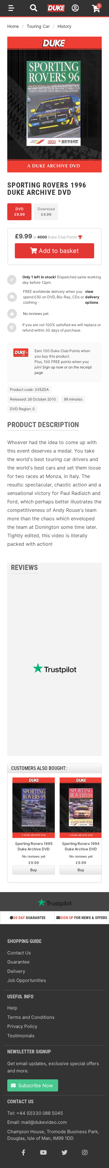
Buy (33, 870)
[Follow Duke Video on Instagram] (85, 1152)
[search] (33, 9)
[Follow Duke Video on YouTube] (43, 1152)
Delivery (16, 971)
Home (13, 26)
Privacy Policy (22, 1026)
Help (12, 1008)
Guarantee (18, 962)
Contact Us (19, 953)
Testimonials (21, 1036)
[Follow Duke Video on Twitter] (64, 1152)
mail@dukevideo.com (44, 1122)
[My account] (74, 9)
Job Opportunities (26, 980)
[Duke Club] (20, 355)
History (64, 26)
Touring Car (38, 26)
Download (46, 212)
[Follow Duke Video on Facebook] (23, 1152)
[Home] (56, 11)
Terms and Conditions (30, 1017)
